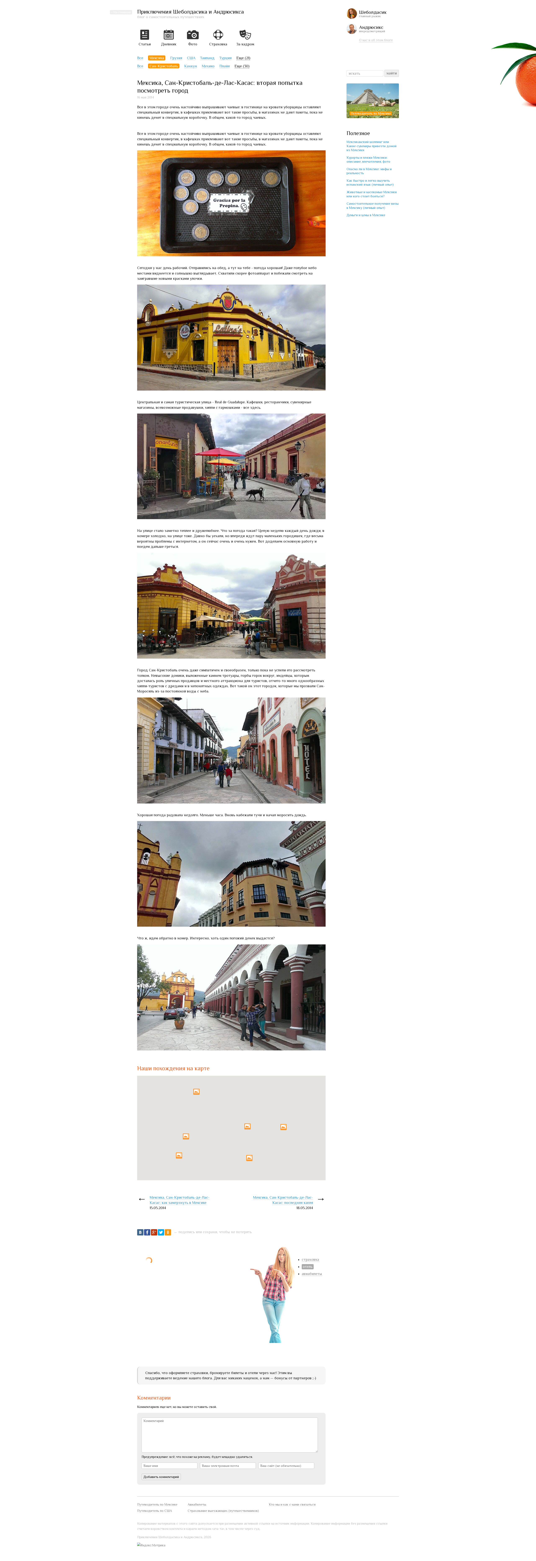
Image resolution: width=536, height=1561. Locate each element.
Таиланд (207, 58)
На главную (122, 12)
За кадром (245, 44)
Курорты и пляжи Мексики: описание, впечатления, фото (368, 160)
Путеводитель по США (154, 1511)
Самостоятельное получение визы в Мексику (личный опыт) (373, 205)
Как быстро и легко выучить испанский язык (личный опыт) (370, 183)
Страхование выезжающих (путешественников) (223, 1511)
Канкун (190, 66)
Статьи (145, 44)
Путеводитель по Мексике (371, 113)
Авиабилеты (197, 1504)
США (191, 58)
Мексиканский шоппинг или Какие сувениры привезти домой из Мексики (372, 146)
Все (140, 58)
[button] (196, 1092)
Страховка (218, 44)
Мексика (156, 58)
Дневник (168, 44)
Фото (192, 44)
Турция (225, 58)
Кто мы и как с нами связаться (292, 1504)
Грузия (176, 58)
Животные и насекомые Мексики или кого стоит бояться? (372, 194)
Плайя (224, 66)
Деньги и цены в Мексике (366, 215)
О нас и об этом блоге (376, 40)
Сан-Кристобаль (163, 66)
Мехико (208, 66)
